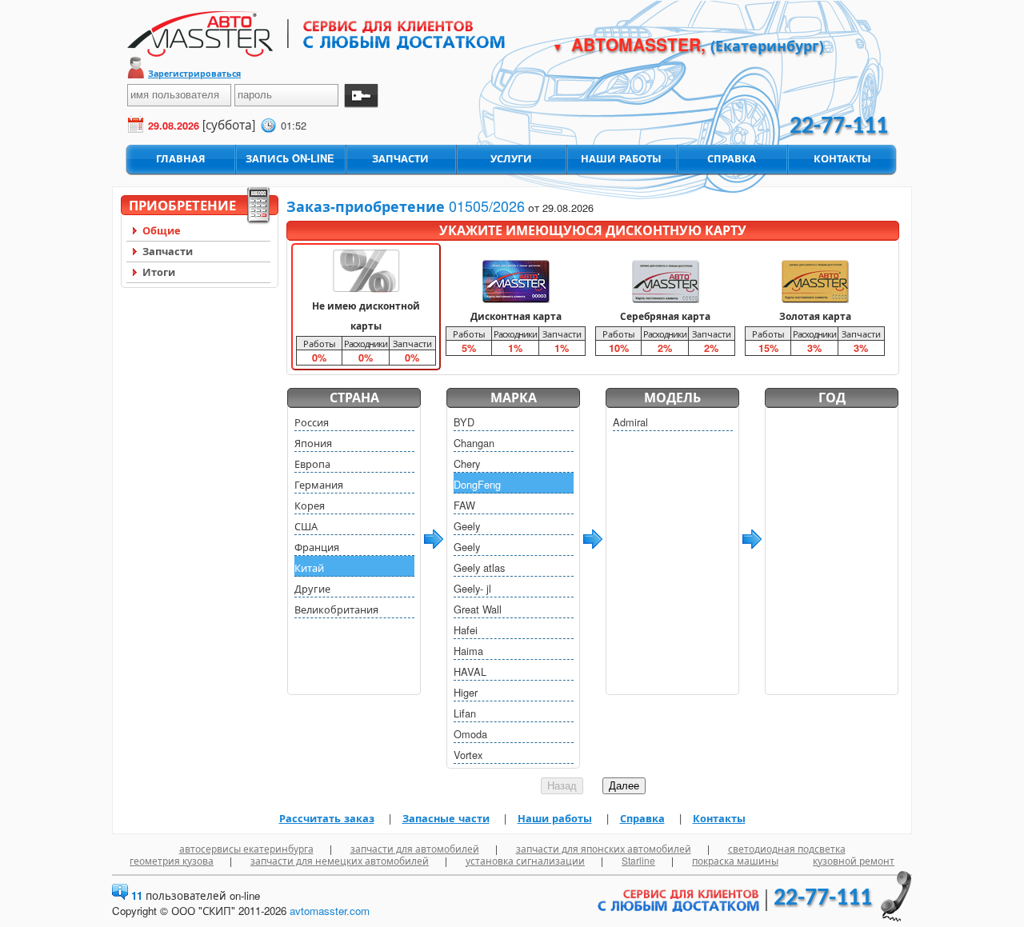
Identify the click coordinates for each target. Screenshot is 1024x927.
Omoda (470, 734)
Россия (311, 422)
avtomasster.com (330, 910)
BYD (464, 422)
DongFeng (477, 484)
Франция (316, 546)
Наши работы (555, 818)
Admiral (630, 422)
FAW (464, 505)
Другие (312, 588)
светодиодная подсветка (787, 848)
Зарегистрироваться (194, 73)
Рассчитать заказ (326, 818)
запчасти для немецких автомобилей (339, 860)
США (306, 526)
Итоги (158, 272)
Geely (467, 526)
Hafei (466, 630)
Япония (313, 443)
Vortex (468, 754)
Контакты (719, 818)
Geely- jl (472, 588)
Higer (466, 692)
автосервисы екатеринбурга (246, 848)
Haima (468, 650)
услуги (511, 158)
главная (181, 158)
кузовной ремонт (853, 860)
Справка (642, 818)
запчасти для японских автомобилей (603, 848)
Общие (161, 230)
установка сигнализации (525, 860)
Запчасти (167, 251)
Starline (638, 860)
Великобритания (336, 609)
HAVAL (470, 671)
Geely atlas (479, 567)
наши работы (621, 158)
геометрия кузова (172, 860)
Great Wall (478, 609)
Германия (318, 484)
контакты (842, 158)
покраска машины (735, 860)
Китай (309, 567)
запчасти (400, 158)
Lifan (465, 713)
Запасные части (446, 818)
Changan (474, 443)
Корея (309, 505)
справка (731, 158)
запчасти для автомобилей (414, 848)
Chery (467, 463)
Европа (312, 463)
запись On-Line (290, 158)
